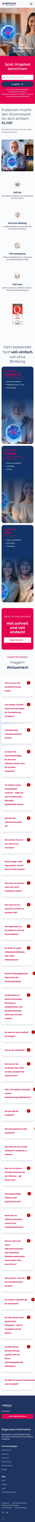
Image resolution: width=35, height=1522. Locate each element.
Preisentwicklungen (9, 1446)
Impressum (5, 1503)
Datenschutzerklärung (19, 1503)
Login (3, 1488)
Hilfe (3, 1477)
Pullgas (4, 1469)
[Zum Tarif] (17, 405)
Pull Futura (5, 1454)
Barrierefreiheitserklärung (10, 1505)
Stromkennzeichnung (9, 1492)
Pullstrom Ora (6, 1450)
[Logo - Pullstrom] (9, 4)
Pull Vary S (5, 1458)
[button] (3, 1518)
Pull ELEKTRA (6, 1462)
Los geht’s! (15, 84)
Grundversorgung (21, 1508)
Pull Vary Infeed (7, 1466)
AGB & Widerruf (7, 1508)
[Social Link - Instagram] (7, 1512)
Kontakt (4, 1484)
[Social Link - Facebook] (3, 1512)
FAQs (3, 1481)
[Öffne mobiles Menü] (31, 4)
